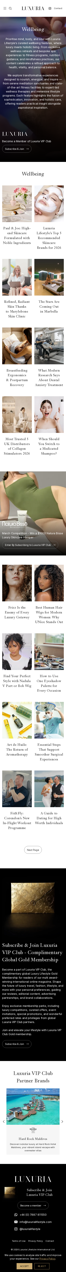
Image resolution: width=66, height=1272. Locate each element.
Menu (5, 8)
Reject (42, 1266)
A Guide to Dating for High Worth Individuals (49, 818)
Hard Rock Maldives (33, 1139)
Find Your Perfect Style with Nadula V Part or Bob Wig (17, 681)
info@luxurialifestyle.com (36, 1222)
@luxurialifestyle (30, 1229)
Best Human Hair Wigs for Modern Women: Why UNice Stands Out (49, 615)
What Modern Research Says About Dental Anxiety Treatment (49, 378)
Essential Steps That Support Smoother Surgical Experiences (49, 752)
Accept (24, 1266)
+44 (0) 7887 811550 (33, 1214)
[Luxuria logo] (33, 8)
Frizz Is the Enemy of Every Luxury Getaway (16, 612)
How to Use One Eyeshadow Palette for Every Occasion (49, 683)
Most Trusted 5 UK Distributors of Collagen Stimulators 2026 (17, 446)
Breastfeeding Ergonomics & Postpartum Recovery (17, 378)
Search (10, 8)
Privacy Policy (35, 1241)
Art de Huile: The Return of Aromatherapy (17, 749)
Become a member (30, 1205)
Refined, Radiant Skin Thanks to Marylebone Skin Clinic (17, 309)
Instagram (50, 8)
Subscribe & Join (14, 148)
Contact (58, 8)
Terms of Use (19, 1241)
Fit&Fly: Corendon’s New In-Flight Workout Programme (17, 821)
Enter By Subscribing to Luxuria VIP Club (28, 545)
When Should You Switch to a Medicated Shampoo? (49, 446)
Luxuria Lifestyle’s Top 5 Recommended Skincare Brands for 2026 (49, 238)
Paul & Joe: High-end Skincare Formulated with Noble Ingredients (17, 236)
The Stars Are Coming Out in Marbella (49, 306)
